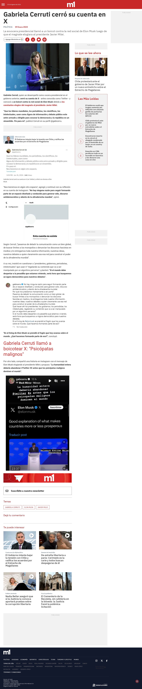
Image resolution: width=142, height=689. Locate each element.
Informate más (20, 137)
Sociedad (15, 659)
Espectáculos (44, 659)
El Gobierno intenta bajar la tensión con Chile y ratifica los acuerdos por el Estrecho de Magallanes (39, 140)
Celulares (68, 663)
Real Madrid (39, 663)
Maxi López (79, 666)
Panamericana (29, 666)
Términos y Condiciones (12, 672)
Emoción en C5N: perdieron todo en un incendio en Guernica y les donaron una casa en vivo (94, 155)
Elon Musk (28, 507)
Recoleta (6, 669)
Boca (30, 663)
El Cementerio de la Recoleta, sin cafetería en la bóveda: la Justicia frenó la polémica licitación (55, 601)
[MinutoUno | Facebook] (105, 661)
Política (7, 27)
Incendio (39, 666)
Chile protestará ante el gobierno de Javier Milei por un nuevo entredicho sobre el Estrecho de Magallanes (90, 85)
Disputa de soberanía (82, 79)
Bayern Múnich (60, 666)
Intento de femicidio (48, 552)
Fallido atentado (11, 593)
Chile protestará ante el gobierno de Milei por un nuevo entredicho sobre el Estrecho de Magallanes (94, 126)
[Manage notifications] (137, 681)
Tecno (53, 659)
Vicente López (25, 669)
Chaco (85, 663)
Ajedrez (15, 669)
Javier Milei (43, 507)
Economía (24, 659)
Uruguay (77, 663)
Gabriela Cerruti (12, 507)
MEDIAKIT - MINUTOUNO (10, 681)
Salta (60, 663)
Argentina (49, 666)
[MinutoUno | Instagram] (96, 661)
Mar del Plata (8, 666)
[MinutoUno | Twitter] (101, 660)
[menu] (4, 4)
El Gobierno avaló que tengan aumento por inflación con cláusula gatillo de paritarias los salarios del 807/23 (94, 110)
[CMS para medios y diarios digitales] (100, 686)
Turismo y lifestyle (64, 659)
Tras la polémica (46, 593)
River (25, 663)
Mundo (76, 659)
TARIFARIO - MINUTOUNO (11, 682)
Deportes (33, 659)
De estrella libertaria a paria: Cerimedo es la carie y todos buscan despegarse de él (53, 559)
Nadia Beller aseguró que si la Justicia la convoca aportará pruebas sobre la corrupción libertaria (19, 600)
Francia (19, 666)
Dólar (18, 663)
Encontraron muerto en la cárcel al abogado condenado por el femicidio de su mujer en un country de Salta (94, 141)
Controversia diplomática (14, 552)
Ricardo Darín (51, 663)
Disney (70, 666)
